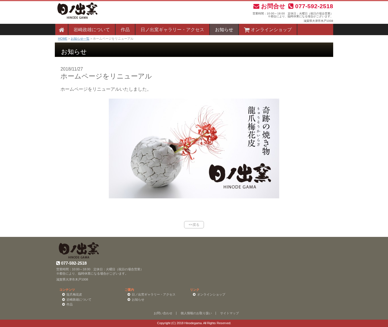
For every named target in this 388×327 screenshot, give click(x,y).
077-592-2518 (313, 6)
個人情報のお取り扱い (196, 313)
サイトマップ (229, 313)
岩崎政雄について (92, 29)
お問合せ (272, 6)
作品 (125, 29)
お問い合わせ (163, 313)
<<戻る (194, 225)
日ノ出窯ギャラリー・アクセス (172, 29)
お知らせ (224, 29)
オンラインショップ (271, 29)
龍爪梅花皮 (74, 294)
